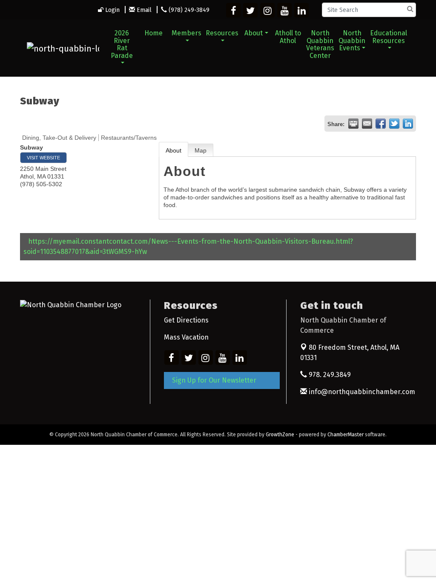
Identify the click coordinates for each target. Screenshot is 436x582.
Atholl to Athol (288, 37)
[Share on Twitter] (394, 123)
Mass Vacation (186, 337)
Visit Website (43, 157)
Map (201, 150)
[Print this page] (353, 123)
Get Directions (186, 320)
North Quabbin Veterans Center (320, 44)
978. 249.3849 (329, 375)
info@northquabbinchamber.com (361, 392)
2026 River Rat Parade (122, 44)
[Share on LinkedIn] (408, 123)
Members (186, 33)
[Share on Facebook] (381, 123)
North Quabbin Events (351, 40)
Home (153, 33)
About (253, 33)
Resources (222, 33)
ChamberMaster (345, 435)
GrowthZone (280, 435)
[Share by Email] (367, 123)
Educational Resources (388, 37)
